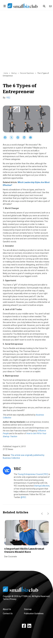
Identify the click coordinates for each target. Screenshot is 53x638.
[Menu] (4, 6)
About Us (7, 609)
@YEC (23, 497)
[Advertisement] (26, 42)
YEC (8, 97)
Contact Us (8, 613)
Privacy (13, 599)
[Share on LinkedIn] (25, 139)
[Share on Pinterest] (19, 139)
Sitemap (28, 609)
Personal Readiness (27, 73)
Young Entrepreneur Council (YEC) (33, 474)
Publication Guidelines (34, 613)
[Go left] (42, 513)
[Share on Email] (31, 139)
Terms (6, 599)
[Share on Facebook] (6, 139)
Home (6, 73)
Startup (14, 73)
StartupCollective (41, 486)
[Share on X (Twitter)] (12, 139)
